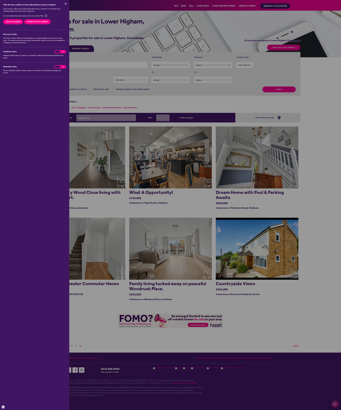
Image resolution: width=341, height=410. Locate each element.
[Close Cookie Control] (65, 3)
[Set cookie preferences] (5, 404)
